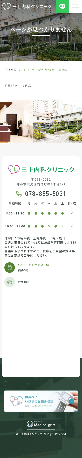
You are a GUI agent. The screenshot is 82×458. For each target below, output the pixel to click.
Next (79, 112)
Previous (3, 112)
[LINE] (62, 6)
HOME (10, 69)
